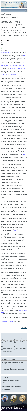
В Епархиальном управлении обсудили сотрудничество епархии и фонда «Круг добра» (12, 381)
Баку (24, 154)
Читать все (24, 327)
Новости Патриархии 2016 (6, 14)
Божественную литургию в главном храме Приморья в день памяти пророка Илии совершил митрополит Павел (13, 388)
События (8, 13)
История (22, 403)
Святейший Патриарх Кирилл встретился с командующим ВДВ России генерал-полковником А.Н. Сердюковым (13, 369)
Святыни (4, 403)
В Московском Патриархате (17, 13)
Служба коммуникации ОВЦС (7, 321)
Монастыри (13, 403)
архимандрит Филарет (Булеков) (17, 68)
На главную (3, 13)
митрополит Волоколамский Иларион (9, 65)
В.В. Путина (14, 230)
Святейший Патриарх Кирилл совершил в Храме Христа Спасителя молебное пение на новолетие (13, 363)
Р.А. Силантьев (12, 74)
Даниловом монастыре (6, 52)
